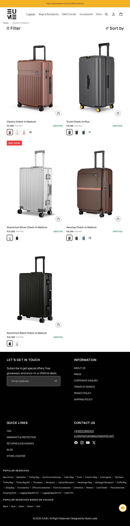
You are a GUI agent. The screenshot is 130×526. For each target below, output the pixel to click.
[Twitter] (94, 443)
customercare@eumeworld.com (94, 436)
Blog (10, 449)
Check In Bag (91, 477)
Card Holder (101, 487)
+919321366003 (84, 431)
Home (5, 22)
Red (38, 506)
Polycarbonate (117, 487)
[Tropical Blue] (84, 238)
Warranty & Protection (21, 437)
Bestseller (21, 477)
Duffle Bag (121, 482)
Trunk (79, 477)
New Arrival (8, 477)
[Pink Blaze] (24, 132)
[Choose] (58, 113)
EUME (45, 518)
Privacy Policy (82, 393)
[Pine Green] (84, 132)
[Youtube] (88, 443)
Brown (30, 506)
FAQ (9, 431)
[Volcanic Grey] (69, 132)
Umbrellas (78, 487)
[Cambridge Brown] (10, 132)
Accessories (23, 487)
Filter (15, 28)
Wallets (89, 487)
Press (77, 374)
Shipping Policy (83, 399)
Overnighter (105, 477)
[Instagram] (82, 443)
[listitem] (98, 14)
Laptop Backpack (66, 482)
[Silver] (10, 238)
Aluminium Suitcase (51, 477)
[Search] (106, 14)
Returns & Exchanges (20, 443)
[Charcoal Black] (76, 132)
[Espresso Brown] (69, 238)
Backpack (50, 482)
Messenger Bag (85, 482)
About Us (79, 368)
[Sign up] (55, 381)
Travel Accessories (61, 487)
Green (21, 506)
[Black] (17, 238)
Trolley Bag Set (23, 482)
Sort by (117, 28)
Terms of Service (84, 386)
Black (5, 506)
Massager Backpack (104, 482)
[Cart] (121, 14)
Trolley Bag (34, 477)
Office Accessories (41, 487)
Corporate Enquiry (86, 380)
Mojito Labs (91, 518)
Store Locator (16, 455)
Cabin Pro (68, 492)
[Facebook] (76, 443)
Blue (13, 506)
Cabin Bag (68, 477)
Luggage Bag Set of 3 (51, 492)
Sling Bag (10, 487)
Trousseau (38, 482)
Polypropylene (9, 492)
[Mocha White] (17, 132)
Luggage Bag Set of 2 (29, 492)
